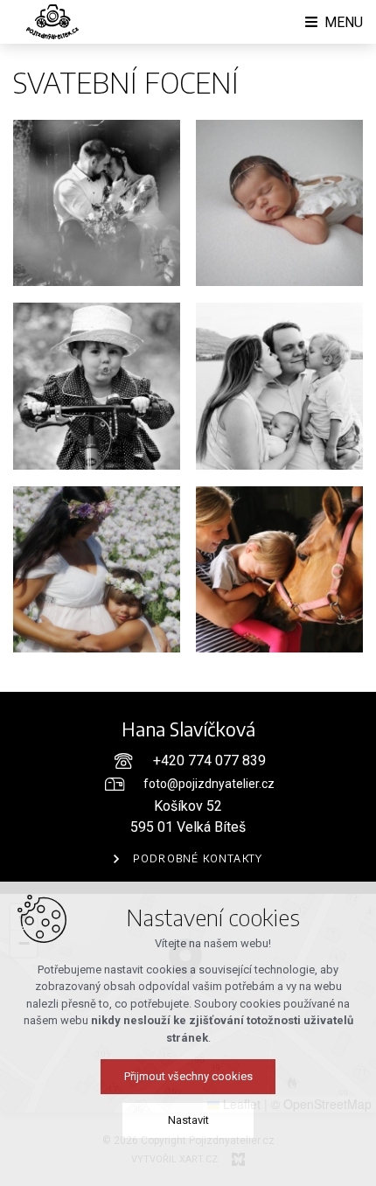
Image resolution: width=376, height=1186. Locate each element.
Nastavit (188, 1120)
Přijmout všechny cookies (188, 1076)
